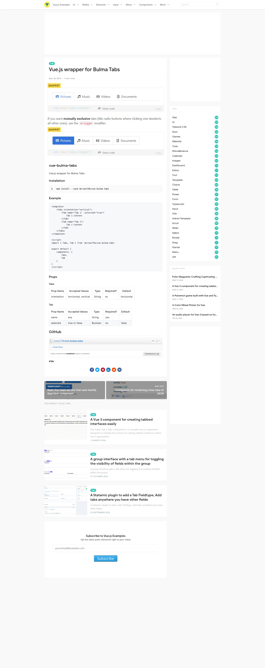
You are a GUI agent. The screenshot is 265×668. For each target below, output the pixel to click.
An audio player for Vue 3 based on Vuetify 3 (197, 314)
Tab (52, 63)
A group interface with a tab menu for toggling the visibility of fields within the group (127, 461)
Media (85, 4)
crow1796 (59, 341)
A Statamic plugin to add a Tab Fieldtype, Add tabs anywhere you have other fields (126, 497)
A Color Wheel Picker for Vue (188, 305)
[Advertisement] (132, 33)
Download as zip (152, 354)
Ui (74, 4)
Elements (101, 4)
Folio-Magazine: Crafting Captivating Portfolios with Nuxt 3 (206, 276)
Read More (58, 347)
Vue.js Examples (61, 4)
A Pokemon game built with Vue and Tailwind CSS (200, 295)
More (163, 4)
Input (116, 4)
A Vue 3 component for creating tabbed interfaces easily (204, 286)
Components (146, 4)
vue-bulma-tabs (74, 341)
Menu (129, 4)
